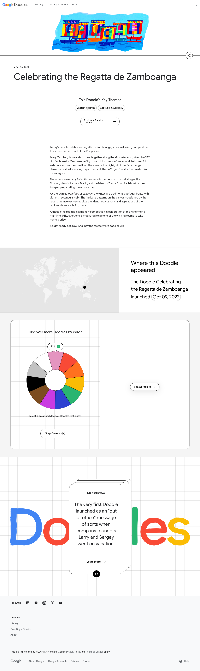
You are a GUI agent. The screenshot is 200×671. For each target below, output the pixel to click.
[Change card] (96, 573)
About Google (37, 661)
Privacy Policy (73, 652)
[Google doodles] (15, 4)
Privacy (75, 661)
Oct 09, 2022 (166, 297)
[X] (52, 602)
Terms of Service (94, 652)
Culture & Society (111, 108)
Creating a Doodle (57, 4)
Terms (85, 661)
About (74, 4)
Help (186, 661)
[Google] (16, 661)
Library (39, 4)
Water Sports (86, 108)
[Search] (196, 4)
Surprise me (52, 433)
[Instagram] (44, 602)
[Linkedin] (27, 602)
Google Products (57, 661)
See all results (142, 387)
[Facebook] (36, 602)
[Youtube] (60, 602)
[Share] (189, 55)
